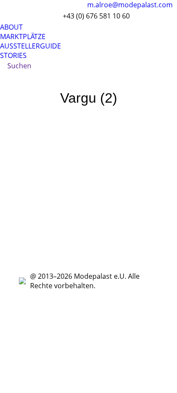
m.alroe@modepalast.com (130, 4)
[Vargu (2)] (88, 188)
